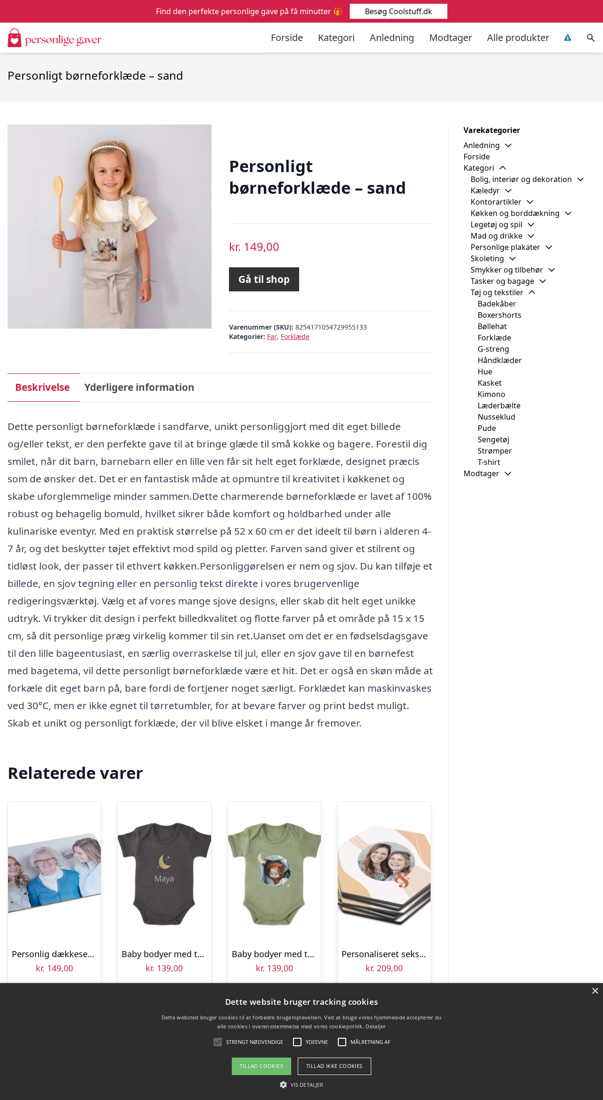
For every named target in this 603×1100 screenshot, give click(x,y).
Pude (487, 428)
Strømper (495, 451)
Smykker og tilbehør (507, 270)
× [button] (594, 991)
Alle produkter (518, 37)
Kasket (490, 383)
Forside (287, 37)
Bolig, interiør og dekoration (521, 179)
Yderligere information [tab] (139, 387)
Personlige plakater (505, 247)
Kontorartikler (496, 202)
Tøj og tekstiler (497, 292)
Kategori (336, 37)
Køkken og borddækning (515, 213)
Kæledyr (485, 190)
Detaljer (375, 1026)
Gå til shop (264, 279)
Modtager (450, 37)
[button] (301, 1084)
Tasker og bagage (502, 281)
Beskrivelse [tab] (42, 387)
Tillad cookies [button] (261, 1065)
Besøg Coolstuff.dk (398, 11)
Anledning (392, 37)
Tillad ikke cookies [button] (334, 1065)
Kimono (491, 394)
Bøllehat (492, 326)
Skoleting (487, 258)
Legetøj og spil (496, 224)
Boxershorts (500, 315)
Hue (485, 371)
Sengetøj (493, 439)
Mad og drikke (496, 236)
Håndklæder (500, 360)
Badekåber (497, 303)
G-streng (493, 349)
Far (272, 336)
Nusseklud (496, 417)
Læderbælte (499, 405)
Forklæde (295, 336)
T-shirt (489, 462)
